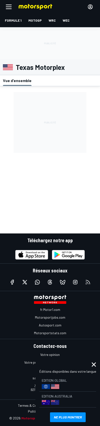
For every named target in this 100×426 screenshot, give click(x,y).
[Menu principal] (9, 7)
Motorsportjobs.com (50, 317)
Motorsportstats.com (50, 333)
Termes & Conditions (33, 405)
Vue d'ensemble (17, 80)
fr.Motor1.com (50, 309)
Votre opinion (50, 354)
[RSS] (88, 282)
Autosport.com (50, 325)
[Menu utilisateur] (90, 7)
